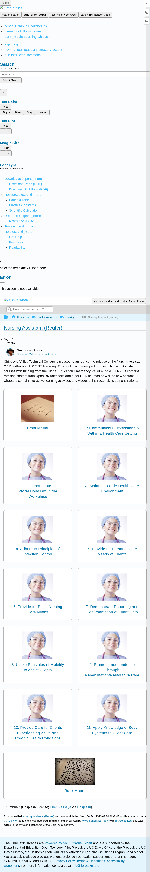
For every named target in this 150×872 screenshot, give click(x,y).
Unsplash (84, 807)
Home (20, 317)
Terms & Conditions (90, 861)
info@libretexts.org (85, 865)
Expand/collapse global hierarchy (8, 317)
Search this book (9, 68)
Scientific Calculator (23, 210)
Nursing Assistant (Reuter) (38, 816)
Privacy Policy (64, 861)
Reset (5, 106)
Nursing (70, 317)
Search (9, 309)
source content (123, 820)
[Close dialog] (2, 282)
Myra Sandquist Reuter (96, 820)
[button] (16, 242)
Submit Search (10, 80)
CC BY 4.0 (10, 820)
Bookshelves (45, 317)
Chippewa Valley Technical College (37, 354)
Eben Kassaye (60, 807)
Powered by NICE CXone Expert (69, 843)
